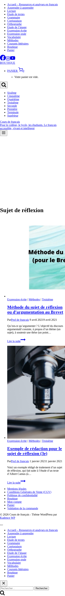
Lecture (11, 11)
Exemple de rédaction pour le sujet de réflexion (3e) (34, 451)
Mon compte (14, 501)
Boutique (12, 46)
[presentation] (36, 258)
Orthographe (14, 24)
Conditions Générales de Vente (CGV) (29, 492)
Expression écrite (17, 30)
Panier (10, 50)
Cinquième (13, 96)
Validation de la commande (22, 508)
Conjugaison (14, 20)
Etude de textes (16, 14)
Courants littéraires (18, 43)
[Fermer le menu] (1, 524)
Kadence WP (7, 517)
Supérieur (12, 115)
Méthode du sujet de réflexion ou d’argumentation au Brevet (35, 309)
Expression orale (16, 33)
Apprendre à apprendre (20, 7)
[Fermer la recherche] (3, 583)
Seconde (12, 105)
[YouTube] (12, 59)
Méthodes (12, 40)
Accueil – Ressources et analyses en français (32, 4)
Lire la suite (16, 341)
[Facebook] (3, 59)
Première (12, 109)
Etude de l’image (17, 27)
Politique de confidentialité (22, 495)
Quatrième (13, 99)
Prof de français (20, 319)
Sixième (11, 92)
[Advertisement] (32, 170)
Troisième (12, 102)
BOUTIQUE (7, 62)
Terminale (13, 112)
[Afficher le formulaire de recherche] (4, 85)
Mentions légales (16, 488)
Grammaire (13, 17)
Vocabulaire (14, 37)
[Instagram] (8, 59)
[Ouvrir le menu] (3, 133)
